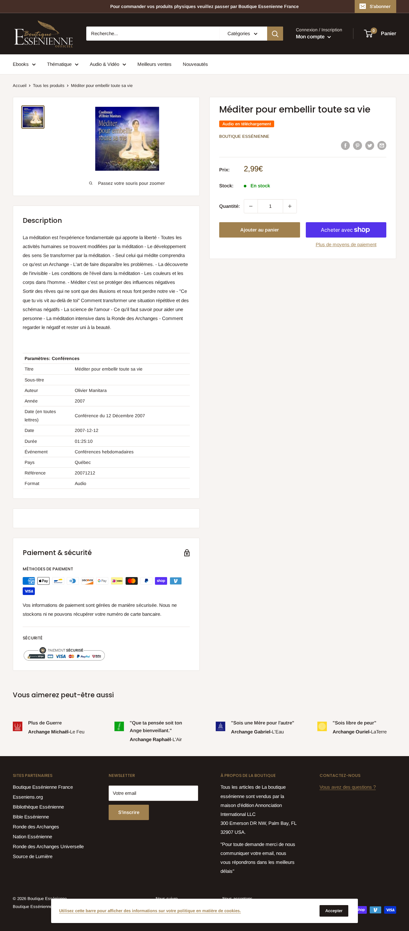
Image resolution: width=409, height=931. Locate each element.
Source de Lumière (32, 856)
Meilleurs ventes (154, 64)
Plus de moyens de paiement (346, 244)
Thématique (59, 64)
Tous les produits (49, 85)
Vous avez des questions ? (348, 787)
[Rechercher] (275, 34)
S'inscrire (128, 812)
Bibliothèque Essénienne (38, 807)
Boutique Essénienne (244, 136)
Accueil (20, 85)
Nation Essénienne (32, 836)
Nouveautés (195, 64)
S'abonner (380, 6)
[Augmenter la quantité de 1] (290, 206)
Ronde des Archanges (36, 826)
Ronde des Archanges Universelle (48, 846)
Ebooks (21, 64)
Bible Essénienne (31, 816)
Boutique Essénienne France (43, 787)
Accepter (334, 910)
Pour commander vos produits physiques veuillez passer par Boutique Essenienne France (204, 6)
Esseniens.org (28, 797)
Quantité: (229, 206)
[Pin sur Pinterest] (357, 145)
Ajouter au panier (259, 229)
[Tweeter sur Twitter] (369, 145)
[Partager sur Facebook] (345, 145)
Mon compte (311, 37)
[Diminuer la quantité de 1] (251, 206)
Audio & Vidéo (104, 64)
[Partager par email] (381, 145)
